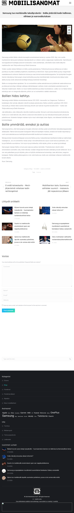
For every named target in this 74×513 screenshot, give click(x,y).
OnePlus (55, 412)
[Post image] (7, 210)
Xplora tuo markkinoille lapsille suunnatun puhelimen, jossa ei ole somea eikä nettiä (24, 239)
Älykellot (6, 398)
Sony (16, 416)
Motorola (43, 413)
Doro (9, 413)
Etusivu (6, 380)
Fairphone (17, 413)
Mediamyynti (8, 430)
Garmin (23, 413)
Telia (35, 416)
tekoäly (30, 416)
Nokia (48, 413)
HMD (29, 413)
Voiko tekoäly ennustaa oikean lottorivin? (60, 209)
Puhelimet (7, 389)
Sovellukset (20, 416)
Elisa (12, 413)
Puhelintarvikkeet (9, 394)
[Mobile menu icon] (70, 3)
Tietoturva (42, 416)
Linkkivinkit (7, 439)
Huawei (36, 413)
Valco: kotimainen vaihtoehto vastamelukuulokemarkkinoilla (62, 238)
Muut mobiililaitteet (10, 403)
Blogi (5, 27)
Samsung (38, 172)
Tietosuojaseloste (10, 435)
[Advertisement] (37, 331)
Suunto (25, 416)
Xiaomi (51, 416)
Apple (4, 413)
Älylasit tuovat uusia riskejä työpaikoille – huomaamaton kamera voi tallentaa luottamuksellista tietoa (23, 211)
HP (32, 413)
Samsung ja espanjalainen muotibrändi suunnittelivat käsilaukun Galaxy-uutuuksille (62, 226)
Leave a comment (45, 169)
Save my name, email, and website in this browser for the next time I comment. (25, 305)
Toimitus (7, 426)
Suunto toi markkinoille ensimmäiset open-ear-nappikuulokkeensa (22, 226)
